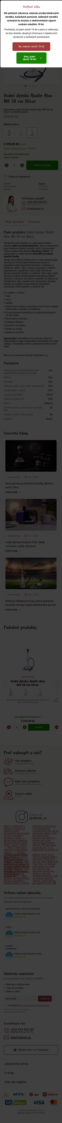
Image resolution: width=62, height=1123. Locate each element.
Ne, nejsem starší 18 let (31, 46)
